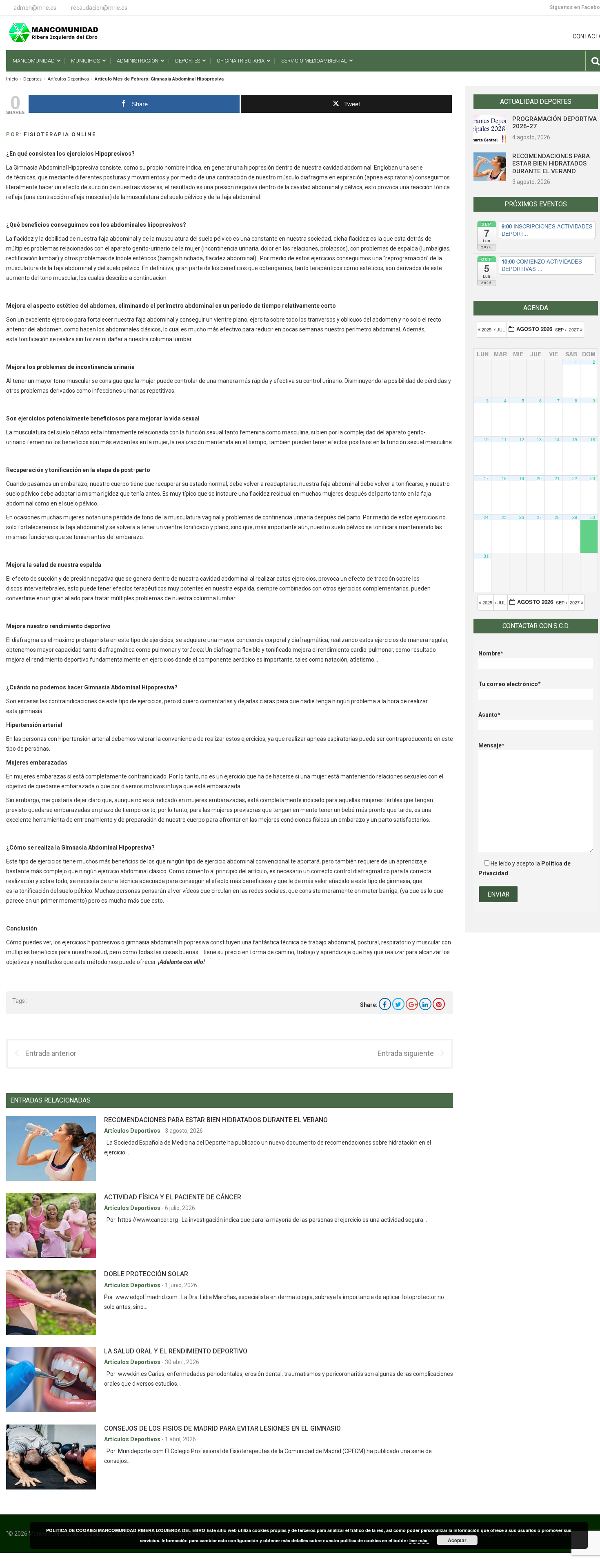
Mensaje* (491, 745)
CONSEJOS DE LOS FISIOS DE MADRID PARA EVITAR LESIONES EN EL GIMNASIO (222, 1428)
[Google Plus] (412, 1004)
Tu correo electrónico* (509, 684)
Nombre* (490, 653)
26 (521, 517)
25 (504, 517)
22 (574, 478)
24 (486, 517)
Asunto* (489, 714)
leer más (419, 1540)
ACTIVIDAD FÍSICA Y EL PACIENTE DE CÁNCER (172, 1197)
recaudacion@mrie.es (99, 7)
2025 (486, 329)
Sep (560, 329)
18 (504, 478)
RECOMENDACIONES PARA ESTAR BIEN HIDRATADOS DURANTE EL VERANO (216, 1120)
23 (592, 478)
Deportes (32, 79)
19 (521, 478)
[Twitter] (398, 1004)
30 (592, 517)
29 (574, 517)
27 (539, 517)
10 (486, 439)
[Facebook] (385, 1004)
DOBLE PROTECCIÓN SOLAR (146, 1274)
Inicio (12, 79)
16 (592, 439)
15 (574, 439)
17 (486, 478)
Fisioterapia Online (60, 134)
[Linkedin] (425, 1004)
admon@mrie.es (34, 7)
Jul (501, 329)
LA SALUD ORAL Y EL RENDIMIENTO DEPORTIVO (175, 1351)
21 (557, 478)
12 (521, 439)
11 (504, 439)
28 (557, 517)
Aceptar (457, 1540)
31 (486, 556)
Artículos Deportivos (68, 79)
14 (557, 439)
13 (539, 439)
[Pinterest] (439, 1004)
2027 (574, 329)
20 (539, 478)
